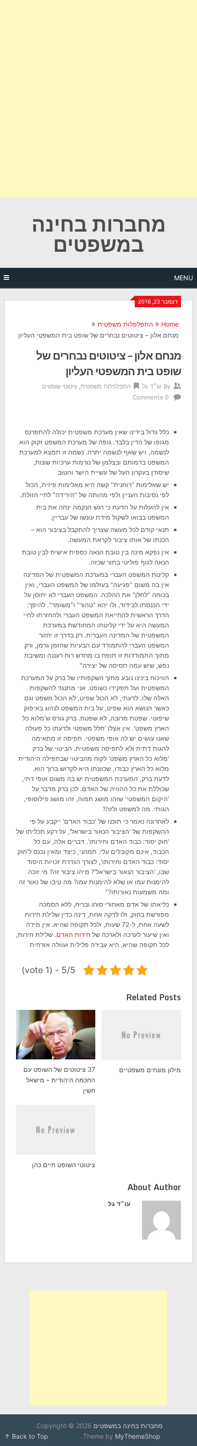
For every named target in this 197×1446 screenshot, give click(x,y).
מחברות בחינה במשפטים (99, 233)
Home (170, 324)
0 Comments (150, 397)
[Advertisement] (98, 98)
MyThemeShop (137, 1436)
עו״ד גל (152, 386)
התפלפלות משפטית (125, 324)
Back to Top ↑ (26, 1436)
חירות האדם (73, 934)
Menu (183, 278)
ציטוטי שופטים (59, 386)
